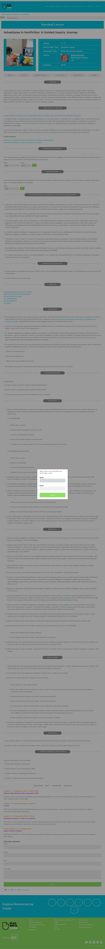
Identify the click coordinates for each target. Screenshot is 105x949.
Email (42, 485)
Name (42, 477)
